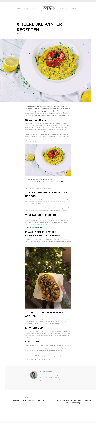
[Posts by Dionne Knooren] (17, 33)
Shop (61, 8)
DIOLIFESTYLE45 (41, 181)
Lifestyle (19, 20)
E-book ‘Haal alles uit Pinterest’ (26, 8)
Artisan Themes (14, 419)
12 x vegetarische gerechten (34, 227)
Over (67, 8)
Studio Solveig (23, 419)
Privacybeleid (5, 419)
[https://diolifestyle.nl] (41, 383)
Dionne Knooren (23, 33)
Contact (74, 8)
